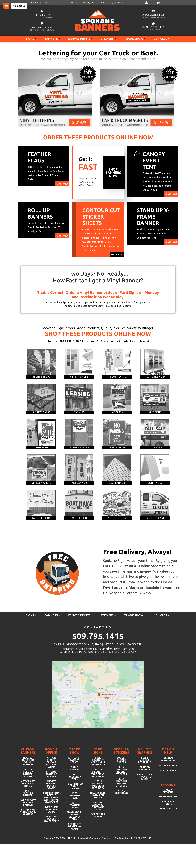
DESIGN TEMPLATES (168, 759)
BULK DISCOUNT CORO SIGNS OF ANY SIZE (98, 761)
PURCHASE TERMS (168, 802)
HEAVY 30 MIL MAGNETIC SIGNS (145, 776)
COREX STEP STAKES (98, 815)
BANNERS (51, 38)
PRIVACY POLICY (168, 808)
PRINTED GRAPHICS (144, 768)
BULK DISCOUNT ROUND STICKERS (121, 770)
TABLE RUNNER (74, 768)
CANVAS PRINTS (79, 38)
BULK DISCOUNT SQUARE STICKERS (121, 782)
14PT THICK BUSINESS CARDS (51, 809)
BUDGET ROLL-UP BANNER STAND (51, 784)
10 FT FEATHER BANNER (28, 793)
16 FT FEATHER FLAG (74, 805)
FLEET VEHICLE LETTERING (144, 760)
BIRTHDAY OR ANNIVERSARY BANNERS (28, 812)
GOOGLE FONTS (168, 765)
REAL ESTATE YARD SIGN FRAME (98, 795)
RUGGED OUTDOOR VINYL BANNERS (28, 761)
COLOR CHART (168, 770)
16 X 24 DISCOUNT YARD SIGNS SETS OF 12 (98, 773)
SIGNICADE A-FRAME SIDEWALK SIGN (75, 815)
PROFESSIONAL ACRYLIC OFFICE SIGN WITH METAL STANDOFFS (51, 798)
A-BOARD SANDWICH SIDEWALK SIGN (98, 806)
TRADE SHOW (133, 38)
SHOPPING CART (168, 796)
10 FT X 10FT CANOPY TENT (75, 760)
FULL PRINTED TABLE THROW (75, 786)
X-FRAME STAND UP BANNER (51, 774)
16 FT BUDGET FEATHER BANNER (28, 802)
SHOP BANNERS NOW (113, 173)
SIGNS (30, 38)
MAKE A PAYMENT (168, 791)
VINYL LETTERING (121, 791)
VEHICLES (160, 38)
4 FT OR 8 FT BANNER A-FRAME (28, 783)
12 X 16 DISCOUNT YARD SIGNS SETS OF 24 (98, 784)
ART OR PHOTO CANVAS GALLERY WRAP (51, 762)
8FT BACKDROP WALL (74, 776)
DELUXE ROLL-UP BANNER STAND (28, 773)
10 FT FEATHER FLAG (74, 795)
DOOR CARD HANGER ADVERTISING (51, 818)
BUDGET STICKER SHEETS (121, 760)
